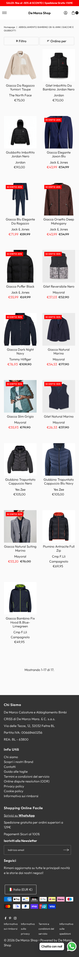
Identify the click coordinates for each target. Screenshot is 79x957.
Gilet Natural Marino (59, 416)
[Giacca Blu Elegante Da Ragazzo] (20, 199)
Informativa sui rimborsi (21, 796)
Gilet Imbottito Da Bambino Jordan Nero (59, 87)
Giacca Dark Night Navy (20, 351)
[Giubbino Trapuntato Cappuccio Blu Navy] (58, 459)
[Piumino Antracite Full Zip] (58, 526)
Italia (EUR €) (22, 889)
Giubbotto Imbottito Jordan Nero (20, 154)
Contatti (10, 767)
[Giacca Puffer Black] (20, 266)
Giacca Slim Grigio (20, 416)
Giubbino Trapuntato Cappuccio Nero (20, 481)
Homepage (9, 27)
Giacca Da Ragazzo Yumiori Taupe (20, 87)
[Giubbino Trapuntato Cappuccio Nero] (20, 459)
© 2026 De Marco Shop (21, 940)
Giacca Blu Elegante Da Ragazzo (20, 221)
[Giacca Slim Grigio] (20, 396)
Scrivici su (19, 815)
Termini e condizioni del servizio (26, 776)
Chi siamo (11, 757)
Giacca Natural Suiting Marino (20, 548)
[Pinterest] (10, 918)
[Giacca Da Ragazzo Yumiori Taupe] (20, 65)
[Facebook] (5, 918)
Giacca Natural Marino (59, 351)
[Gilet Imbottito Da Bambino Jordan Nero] (58, 65)
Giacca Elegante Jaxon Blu (59, 154)
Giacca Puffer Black (20, 286)
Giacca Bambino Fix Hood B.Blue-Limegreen (20, 622)
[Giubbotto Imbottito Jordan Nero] (20, 132)
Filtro (22, 41)
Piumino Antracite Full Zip (59, 548)
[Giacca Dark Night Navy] (20, 329)
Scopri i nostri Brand (18, 762)
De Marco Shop (39, 13)
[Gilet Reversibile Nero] (58, 266)
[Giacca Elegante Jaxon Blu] (58, 132)
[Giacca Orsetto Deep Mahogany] (58, 199)
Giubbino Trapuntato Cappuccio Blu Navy (59, 481)
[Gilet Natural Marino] (58, 396)
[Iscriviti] (66, 850)
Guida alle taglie (16, 771)
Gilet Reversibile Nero (58, 286)
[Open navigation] (4, 13)
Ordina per (58, 41)
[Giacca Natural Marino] (58, 329)
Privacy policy (14, 786)
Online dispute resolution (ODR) (26, 781)
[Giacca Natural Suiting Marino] (20, 526)
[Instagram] (15, 918)
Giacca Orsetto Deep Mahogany (58, 221)
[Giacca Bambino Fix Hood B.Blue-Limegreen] (20, 598)
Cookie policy (13, 791)
